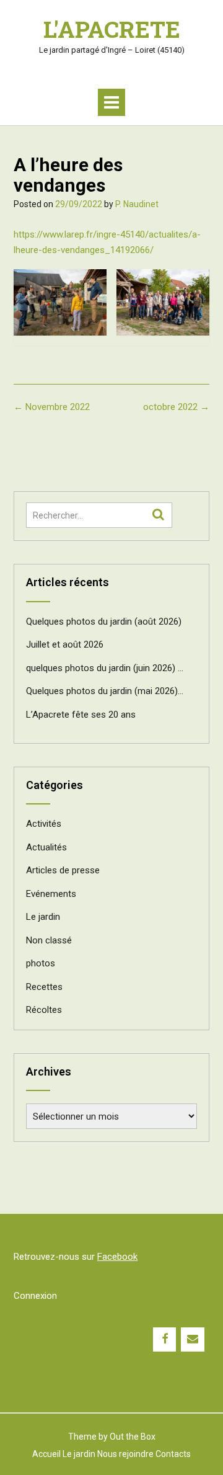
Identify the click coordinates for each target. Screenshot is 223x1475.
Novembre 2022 (52, 406)
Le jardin (43, 916)
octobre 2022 (176, 406)
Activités (43, 823)
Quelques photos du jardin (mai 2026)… (104, 691)
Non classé (49, 940)
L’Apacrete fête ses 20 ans (81, 714)
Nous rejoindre (125, 1454)
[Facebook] (165, 1339)
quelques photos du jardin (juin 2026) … (104, 668)
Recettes (44, 986)
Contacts (173, 1454)
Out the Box (132, 1437)
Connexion (35, 1295)
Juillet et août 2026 (64, 644)
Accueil (46, 1454)
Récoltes (44, 1009)
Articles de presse (63, 870)
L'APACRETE (111, 29)
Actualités (46, 847)
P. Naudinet (137, 204)
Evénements (51, 893)
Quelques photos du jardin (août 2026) (103, 621)
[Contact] (192, 1339)
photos (40, 963)
